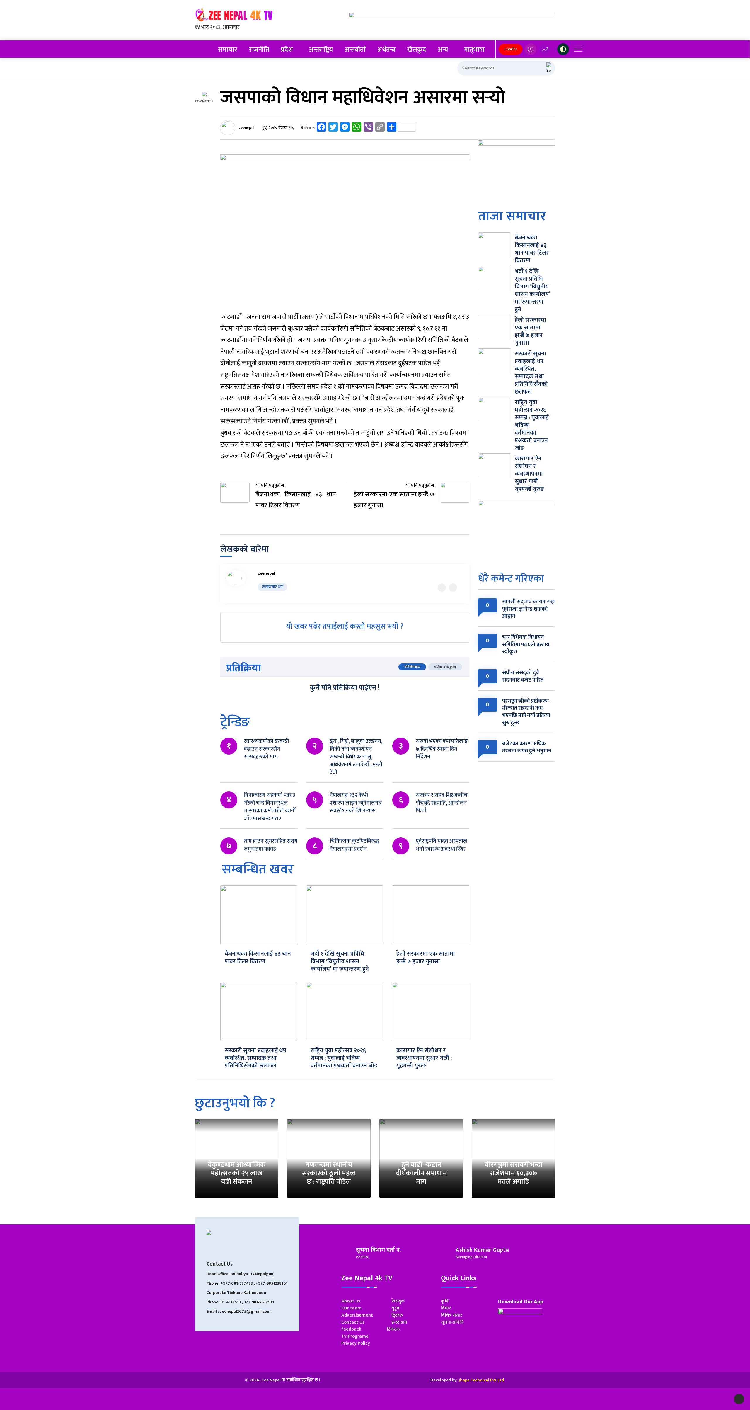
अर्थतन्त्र (386, 49)
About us (350, 1301)
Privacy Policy (355, 1343)
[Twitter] (442, 587)
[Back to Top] (739, 1399)
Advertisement (357, 1315)
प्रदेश (287, 49)
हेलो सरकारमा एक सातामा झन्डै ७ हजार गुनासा (425, 957)
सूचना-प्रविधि (452, 1322)
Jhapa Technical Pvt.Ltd (481, 1380)
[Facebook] (453, 587)
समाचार (227, 49)
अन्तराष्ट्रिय (321, 49)
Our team (351, 1308)
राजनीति (259, 49)
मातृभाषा (474, 49)
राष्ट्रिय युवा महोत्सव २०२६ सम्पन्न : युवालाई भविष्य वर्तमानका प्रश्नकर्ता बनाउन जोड (344, 1058)
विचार (446, 1308)
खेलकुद (416, 49)
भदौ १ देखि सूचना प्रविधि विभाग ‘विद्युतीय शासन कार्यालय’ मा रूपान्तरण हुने (340, 961)
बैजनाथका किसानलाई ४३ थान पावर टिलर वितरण (258, 957)
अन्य (443, 49)
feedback (351, 1329)
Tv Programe (355, 1336)
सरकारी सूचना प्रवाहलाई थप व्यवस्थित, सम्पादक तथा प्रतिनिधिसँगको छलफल (255, 1058)
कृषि (445, 1301)
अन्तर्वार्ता (355, 49)
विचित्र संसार (451, 1315)
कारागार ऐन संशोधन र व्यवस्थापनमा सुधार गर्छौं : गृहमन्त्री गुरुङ (424, 1058)
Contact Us (352, 1322)
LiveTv (510, 49)
